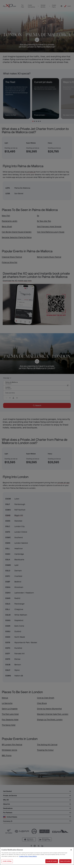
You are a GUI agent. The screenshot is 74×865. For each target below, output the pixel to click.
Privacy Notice (32, 856)
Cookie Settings (7, 861)
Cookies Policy (23, 856)
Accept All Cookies (51, 861)
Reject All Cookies (65, 861)
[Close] (71, 850)
